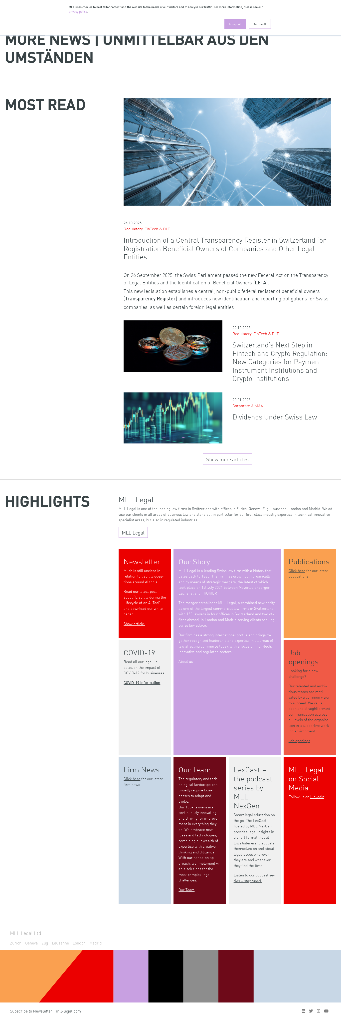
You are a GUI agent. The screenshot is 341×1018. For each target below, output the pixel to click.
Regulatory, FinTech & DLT (147, 229)
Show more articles (227, 458)
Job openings (299, 740)
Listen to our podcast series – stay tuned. (254, 877)
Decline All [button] (260, 24)
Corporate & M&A (247, 405)
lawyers (200, 807)
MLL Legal (133, 532)
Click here (297, 570)
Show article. (134, 623)
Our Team (186, 889)
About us (185, 661)
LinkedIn (317, 796)
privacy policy (78, 12)
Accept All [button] (235, 24)
